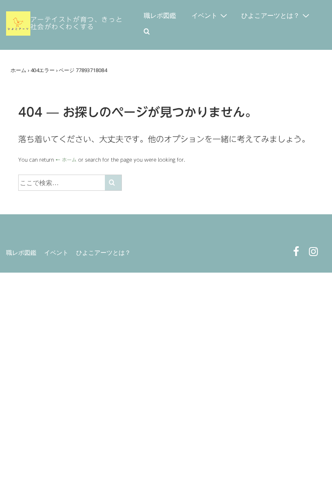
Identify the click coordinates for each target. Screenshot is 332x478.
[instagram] (314, 254)
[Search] (113, 182)
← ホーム (66, 159)
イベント (204, 15)
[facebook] (298, 254)
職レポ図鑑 (160, 15)
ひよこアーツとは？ (270, 15)
